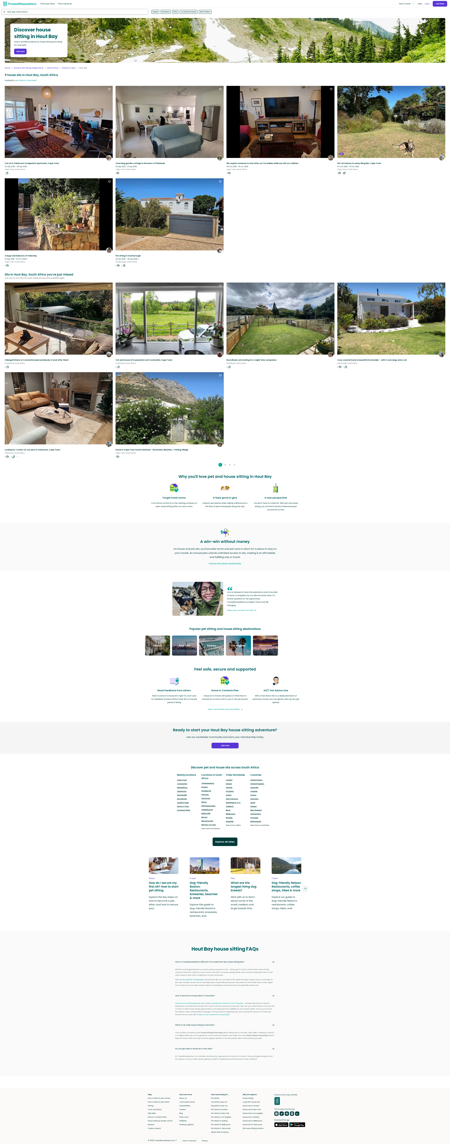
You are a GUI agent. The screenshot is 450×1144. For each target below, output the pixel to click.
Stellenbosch (207, 810)
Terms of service (189, 1141)
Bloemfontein (207, 821)
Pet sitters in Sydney (219, 1121)
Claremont (181, 791)
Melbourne (230, 814)
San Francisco (232, 799)
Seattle (229, 787)
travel (193, 878)
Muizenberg (182, 787)
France (253, 795)
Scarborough (183, 802)
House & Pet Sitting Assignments (29, 68)
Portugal (254, 818)
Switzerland (255, 814)
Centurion (205, 798)
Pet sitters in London (219, 1109)
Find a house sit (65, 3)
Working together (186, 1124)
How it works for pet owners (159, 1098)
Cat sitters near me (219, 1102)
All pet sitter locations (220, 1132)
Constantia (182, 784)
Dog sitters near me (219, 1106)
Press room (184, 1117)
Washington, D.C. (233, 802)
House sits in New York (252, 1109)
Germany (254, 799)
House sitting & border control (160, 1121)
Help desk (152, 1113)
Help (420, 3)
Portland (230, 791)
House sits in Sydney (251, 1117)
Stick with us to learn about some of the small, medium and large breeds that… (243, 902)
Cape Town (182, 780)
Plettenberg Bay (208, 806)
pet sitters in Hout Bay (25, 80)
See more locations (210, 828)
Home (7, 68)
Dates (155, 12)
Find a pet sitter (47, 3)
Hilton (204, 802)
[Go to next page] (234, 465)
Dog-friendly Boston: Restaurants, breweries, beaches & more (204, 890)
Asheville (230, 821)
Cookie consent (154, 1128)
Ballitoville (205, 813)
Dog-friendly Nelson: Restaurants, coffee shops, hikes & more (286, 886)
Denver (229, 784)
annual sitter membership (192, 979)
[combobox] (74, 12)
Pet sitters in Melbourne (220, 1124)
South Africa (52, 68)
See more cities (233, 825)
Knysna (204, 787)
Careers (182, 1109)
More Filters (205, 12)
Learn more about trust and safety (224, 709)
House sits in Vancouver (252, 1124)
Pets (175, 12)
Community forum (187, 1102)
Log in (427, 3)
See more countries (259, 825)
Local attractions (188, 12)
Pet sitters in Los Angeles (221, 1117)
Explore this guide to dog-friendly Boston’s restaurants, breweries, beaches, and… (203, 910)
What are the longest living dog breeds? (243, 886)
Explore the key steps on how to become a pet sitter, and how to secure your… (163, 902)
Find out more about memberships (225, 563)
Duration (166, 12)
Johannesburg (207, 783)
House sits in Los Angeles (253, 1113)
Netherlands (255, 821)
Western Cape (68, 68)
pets (233, 878)
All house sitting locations (253, 1128)
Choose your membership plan (188, 1003)
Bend (228, 810)
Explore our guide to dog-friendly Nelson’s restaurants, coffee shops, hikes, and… (284, 902)
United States (256, 780)
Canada (253, 791)
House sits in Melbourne (252, 1121)
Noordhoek (182, 799)
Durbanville (182, 795)
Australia (254, 787)
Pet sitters (215, 1098)
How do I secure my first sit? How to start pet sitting (163, 886)
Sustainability (184, 1106)
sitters (152, 878)
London (229, 780)
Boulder (229, 818)
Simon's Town (183, 806)
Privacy (205, 1141)
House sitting (248, 1098)
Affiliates (183, 1121)
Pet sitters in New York (220, 1113)
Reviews (151, 1124)
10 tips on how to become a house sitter (213, 1014)
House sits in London (251, 1106)
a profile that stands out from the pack (227, 1003)
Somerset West (183, 810)
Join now (20, 51)
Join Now (440, 3)
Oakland (229, 806)
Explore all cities (225, 841)
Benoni (204, 817)
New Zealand (256, 810)
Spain (252, 802)
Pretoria (205, 794)
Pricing (150, 1106)
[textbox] (74, 12)
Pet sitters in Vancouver (221, 1128)
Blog (181, 1113)
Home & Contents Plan (157, 1117)
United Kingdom (257, 784)
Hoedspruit (206, 791)
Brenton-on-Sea (208, 825)
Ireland (253, 806)
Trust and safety (155, 1109)
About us (183, 1098)
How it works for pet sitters (159, 1102)
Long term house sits (251, 1102)
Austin (228, 795)
